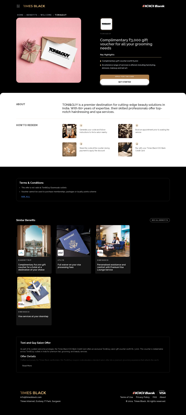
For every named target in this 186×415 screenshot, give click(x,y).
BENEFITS (32, 15)
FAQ (155, 397)
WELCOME (46, 15)
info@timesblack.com (31, 397)
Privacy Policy (143, 397)
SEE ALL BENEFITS (160, 220)
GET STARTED (124, 82)
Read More (27, 366)
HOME (20, 15)
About (163, 397)
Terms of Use (126, 397)
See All (25, 196)
